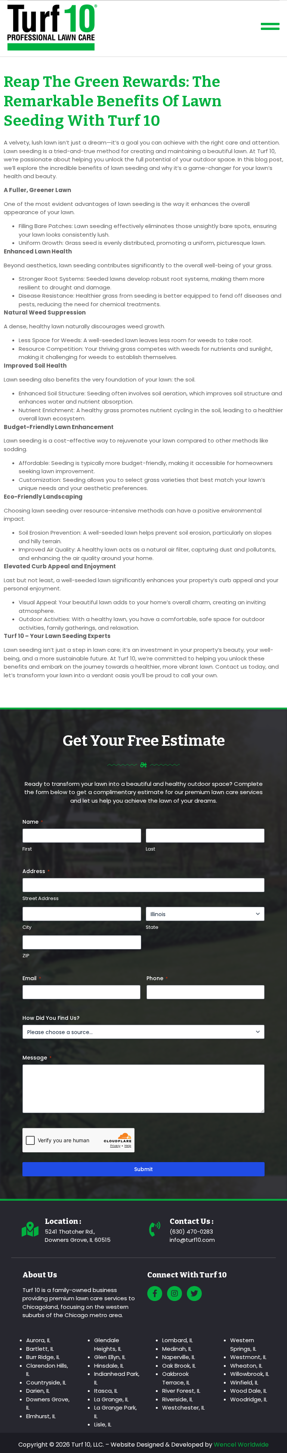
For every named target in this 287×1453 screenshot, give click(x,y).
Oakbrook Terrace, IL (176, 1378)
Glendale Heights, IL (107, 1344)
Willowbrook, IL (249, 1374)
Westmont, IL (248, 1357)
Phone (157, 978)
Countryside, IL (46, 1382)
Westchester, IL (183, 1407)
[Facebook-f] (154, 1293)
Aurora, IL (38, 1340)
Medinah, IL (177, 1349)
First (27, 849)
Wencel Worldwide (241, 1444)
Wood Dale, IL (248, 1391)
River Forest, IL (181, 1391)
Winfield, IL (244, 1382)
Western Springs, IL (243, 1344)
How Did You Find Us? (51, 1018)
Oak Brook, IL (179, 1366)
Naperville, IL (178, 1357)
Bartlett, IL (40, 1349)
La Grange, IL (111, 1399)
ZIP (26, 955)
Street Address (40, 898)
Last (150, 849)
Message (37, 1057)
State (152, 927)
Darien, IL (38, 1391)
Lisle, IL (102, 1424)
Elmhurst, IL (41, 1416)
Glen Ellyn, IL (110, 1357)
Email (31, 978)
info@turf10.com (192, 1240)
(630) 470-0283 (191, 1231)
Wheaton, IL (246, 1366)
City (26, 927)
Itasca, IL (106, 1391)
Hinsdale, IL (109, 1366)
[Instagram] (174, 1293)
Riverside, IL (177, 1399)
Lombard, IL (177, 1340)
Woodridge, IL (248, 1399)
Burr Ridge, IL (43, 1357)
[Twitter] (194, 1293)
